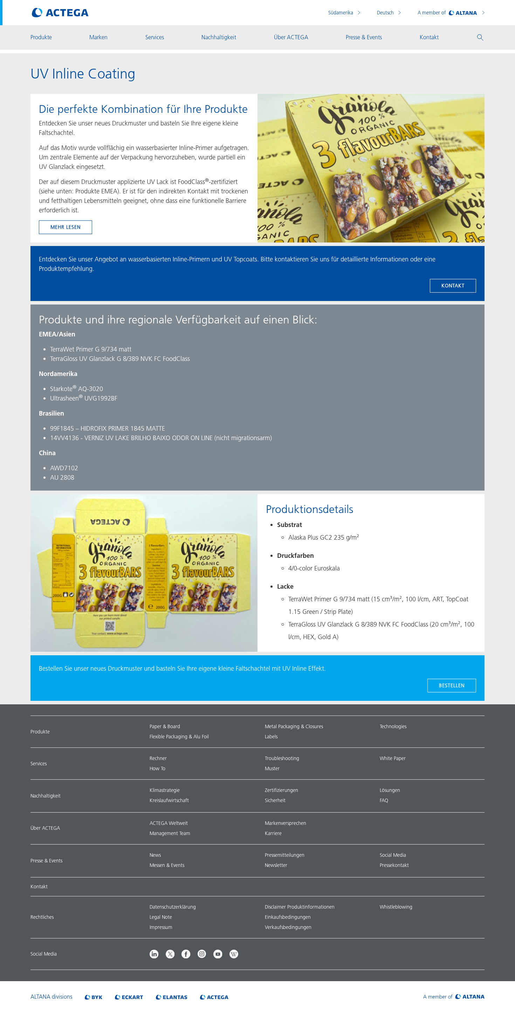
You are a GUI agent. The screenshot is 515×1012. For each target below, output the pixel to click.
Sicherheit (275, 800)
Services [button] (154, 37)
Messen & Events (167, 865)
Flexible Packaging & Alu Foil (179, 736)
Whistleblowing (396, 907)
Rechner (158, 758)
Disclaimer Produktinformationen (300, 907)
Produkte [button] (41, 37)
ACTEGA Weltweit (169, 823)
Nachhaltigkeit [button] (218, 37)
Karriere (273, 833)
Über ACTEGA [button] (291, 37)
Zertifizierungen (281, 790)
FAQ (384, 800)
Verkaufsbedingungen (288, 927)
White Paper (393, 758)
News (155, 855)
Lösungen (390, 790)
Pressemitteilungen (284, 855)
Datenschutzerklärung (173, 907)
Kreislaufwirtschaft (169, 800)
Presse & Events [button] (364, 37)
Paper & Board (165, 726)
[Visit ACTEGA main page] (60, 13)
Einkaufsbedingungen (288, 917)
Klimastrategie (165, 790)
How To (157, 768)
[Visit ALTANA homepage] (454, 996)
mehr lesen (65, 227)
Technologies (393, 726)
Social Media (393, 855)
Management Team (170, 833)
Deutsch (386, 12)
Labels (271, 736)
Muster (272, 768)
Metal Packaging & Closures (294, 726)
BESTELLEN (452, 685)
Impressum (161, 927)
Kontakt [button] (429, 37)
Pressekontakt (394, 865)
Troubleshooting (282, 758)
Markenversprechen (285, 823)
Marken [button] (98, 37)
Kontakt (453, 285)
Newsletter (276, 865)
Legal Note (161, 917)
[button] (480, 37)
